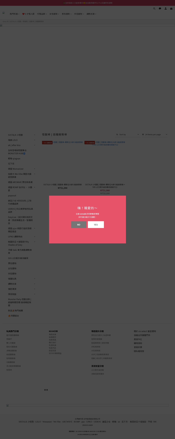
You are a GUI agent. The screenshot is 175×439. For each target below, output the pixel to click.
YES (96, 224)
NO (78, 224)
